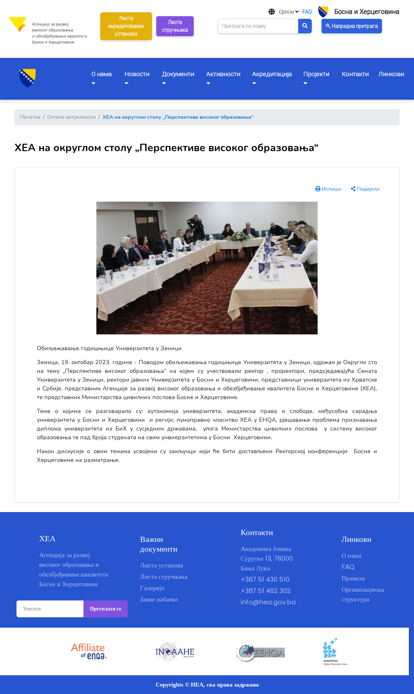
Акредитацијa (272, 74)
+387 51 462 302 (266, 590)
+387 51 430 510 (265, 579)
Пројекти (316, 74)
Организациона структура (363, 594)
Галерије (152, 587)
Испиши (331, 189)
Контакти (355, 74)
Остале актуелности (71, 117)
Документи (178, 74)
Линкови (391, 74)
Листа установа (161, 565)
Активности (223, 74)
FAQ (307, 12)
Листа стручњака (164, 576)
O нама (102, 74)
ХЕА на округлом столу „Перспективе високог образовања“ (178, 117)
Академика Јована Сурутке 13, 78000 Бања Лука (267, 558)
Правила (353, 578)
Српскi (287, 12)
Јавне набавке (159, 599)
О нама (351, 555)
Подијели (367, 189)
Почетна (30, 117)
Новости (137, 74)
